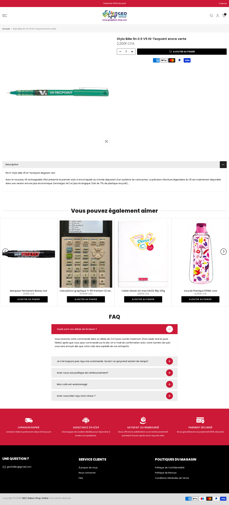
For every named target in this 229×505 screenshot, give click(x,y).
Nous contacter (87, 472)
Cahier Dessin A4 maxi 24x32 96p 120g (143, 290)
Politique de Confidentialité (169, 467)
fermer (7, 4)
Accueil (6, 29)
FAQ (81, 478)
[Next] (223, 252)
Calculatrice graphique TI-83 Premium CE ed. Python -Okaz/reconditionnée (102, 290)
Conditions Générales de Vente (172, 478)
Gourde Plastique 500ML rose (200, 290)
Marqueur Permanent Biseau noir (28, 290)
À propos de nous (88, 467)
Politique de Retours (166, 472)
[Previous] (5, 252)
